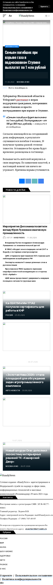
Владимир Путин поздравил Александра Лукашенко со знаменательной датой (23, 244)
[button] (44, 6)
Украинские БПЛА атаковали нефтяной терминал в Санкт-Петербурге (26, 355)
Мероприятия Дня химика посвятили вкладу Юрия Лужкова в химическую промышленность (25, 230)
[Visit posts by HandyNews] (4, 237)
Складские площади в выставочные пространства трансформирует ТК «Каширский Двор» (24, 433)
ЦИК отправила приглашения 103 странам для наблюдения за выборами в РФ (26, 257)
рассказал (22, 100)
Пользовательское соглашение (33, 575)
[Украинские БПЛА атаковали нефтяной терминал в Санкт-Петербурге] (26, 336)
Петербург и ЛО (10, 362)
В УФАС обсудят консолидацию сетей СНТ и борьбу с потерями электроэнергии (25, 250)
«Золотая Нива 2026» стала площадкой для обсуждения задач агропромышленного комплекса (25, 380)
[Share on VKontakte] (11, 75)
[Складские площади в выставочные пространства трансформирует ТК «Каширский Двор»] (26, 412)
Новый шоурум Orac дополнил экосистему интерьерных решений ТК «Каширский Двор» (26, 456)
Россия (9, 315)
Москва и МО (12, 46)
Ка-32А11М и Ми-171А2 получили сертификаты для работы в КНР (25, 306)
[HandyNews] (26, 16)
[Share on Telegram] (16, 75)
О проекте (6, 575)
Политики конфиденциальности (17, 10)
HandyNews (19, 237)
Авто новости (13, 390)
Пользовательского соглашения (17, 8)
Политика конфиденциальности (21, 579)
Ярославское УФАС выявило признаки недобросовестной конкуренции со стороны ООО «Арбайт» (25, 272)
